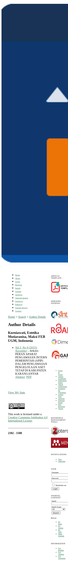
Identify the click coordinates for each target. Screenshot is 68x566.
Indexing (18, 305)
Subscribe (61, 461)
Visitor (60, 409)
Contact (18, 311)
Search (17, 288)
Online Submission (62, 386)
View (60, 459)
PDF (29, 376)
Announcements (21, 298)
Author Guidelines (62, 378)
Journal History (21, 308)
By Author (60, 527)
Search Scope (56, 507)
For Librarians (61, 557)
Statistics (19, 301)
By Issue (60, 523)
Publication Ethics (62, 382)
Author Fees (60, 396)
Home (17, 275)
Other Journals (61, 535)
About (17, 278)
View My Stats (16, 392)
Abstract (20, 376)
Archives (61, 399)
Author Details (37, 316)
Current (18, 291)
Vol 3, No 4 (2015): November (26, 349)
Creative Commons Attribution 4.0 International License (28, 419)
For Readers (61, 549)
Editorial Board (61, 402)
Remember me (61, 485)
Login (17, 282)
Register (18, 285)
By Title (60, 531)
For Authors (61, 553)
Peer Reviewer (61, 406)
